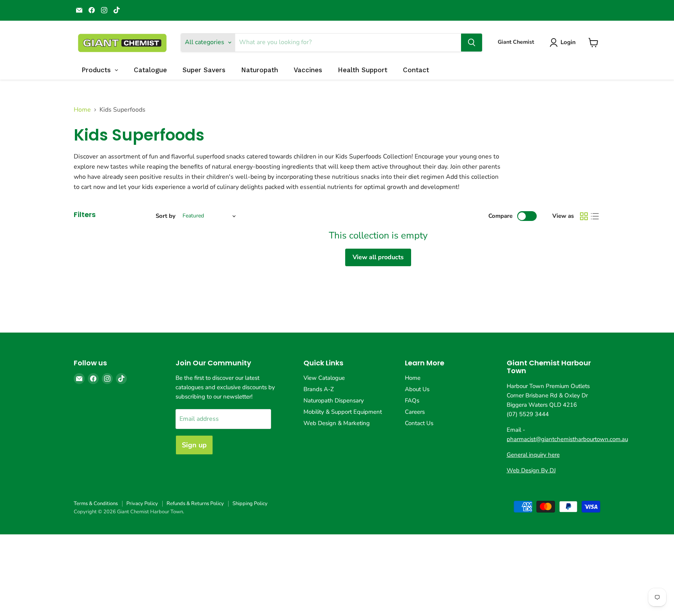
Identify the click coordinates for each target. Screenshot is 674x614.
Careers (415, 412)
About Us (417, 389)
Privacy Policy (142, 503)
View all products (378, 257)
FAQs (412, 400)
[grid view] (583, 216)
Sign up (194, 445)
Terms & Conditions (96, 503)
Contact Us (419, 423)
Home (82, 109)
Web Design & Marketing (336, 423)
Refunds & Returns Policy (195, 503)
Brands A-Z (318, 389)
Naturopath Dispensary (333, 400)
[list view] (594, 216)
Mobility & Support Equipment (342, 412)
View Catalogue (324, 378)
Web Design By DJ (531, 470)
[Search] (471, 43)
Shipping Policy (250, 503)
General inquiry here (533, 455)
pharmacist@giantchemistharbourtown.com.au (567, 439)
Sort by (166, 216)
